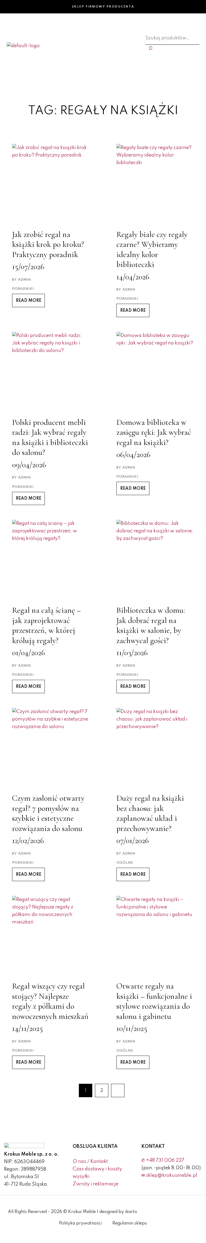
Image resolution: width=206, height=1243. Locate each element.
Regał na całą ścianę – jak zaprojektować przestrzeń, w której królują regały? (46, 625)
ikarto (131, 1212)
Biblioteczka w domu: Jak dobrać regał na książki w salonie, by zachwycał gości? (150, 625)
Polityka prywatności (80, 1223)
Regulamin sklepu (129, 1223)
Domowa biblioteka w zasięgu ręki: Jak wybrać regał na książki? (153, 432)
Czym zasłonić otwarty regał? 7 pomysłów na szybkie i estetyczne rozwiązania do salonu (48, 813)
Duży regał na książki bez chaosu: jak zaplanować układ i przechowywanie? (150, 813)
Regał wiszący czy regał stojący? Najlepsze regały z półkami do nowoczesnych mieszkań (50, 1001)
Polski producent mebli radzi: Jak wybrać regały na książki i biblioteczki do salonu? (50, 437)
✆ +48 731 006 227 (162, 1160)
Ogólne (124, 862)
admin (24, 279)
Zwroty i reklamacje (95, 1184)
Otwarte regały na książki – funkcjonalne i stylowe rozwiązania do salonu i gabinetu (154, 1001)
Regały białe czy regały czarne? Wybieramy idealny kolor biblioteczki (151, 249)
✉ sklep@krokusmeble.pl (169, 1175)
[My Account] (147, 63)
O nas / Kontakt (90, 1161)
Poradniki (23, 289)
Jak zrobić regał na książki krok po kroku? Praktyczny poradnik (48, 244)
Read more (28, 301)
